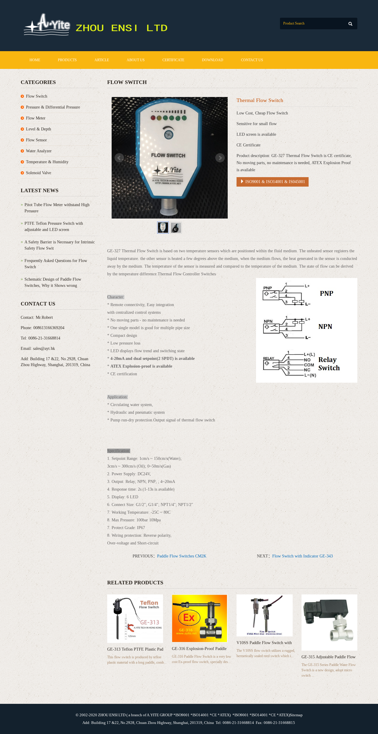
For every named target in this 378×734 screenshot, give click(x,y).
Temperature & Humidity (47, 162)
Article (101, 60)
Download (212, 60)
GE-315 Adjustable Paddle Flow (329, 657)
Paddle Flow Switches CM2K (181, 556)
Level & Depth (38, 129)
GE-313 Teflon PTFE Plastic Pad (135, 649)
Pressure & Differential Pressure (53, 107)
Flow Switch (36, 96)
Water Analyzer (39, 151)
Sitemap (296, 715)
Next (220, 158)
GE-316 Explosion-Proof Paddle (199, 648)
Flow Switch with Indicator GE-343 (302, 556)
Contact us (252, 60)
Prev (119, 158)
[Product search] (350, 23)
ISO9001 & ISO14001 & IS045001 (274, 182)
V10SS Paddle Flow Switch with (264, 643)
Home (35, 60)
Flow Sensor (36, 140)
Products (67, 60)
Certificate (173, 60)
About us (136, 60)
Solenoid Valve (38, 173)
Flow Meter (35, 118)
